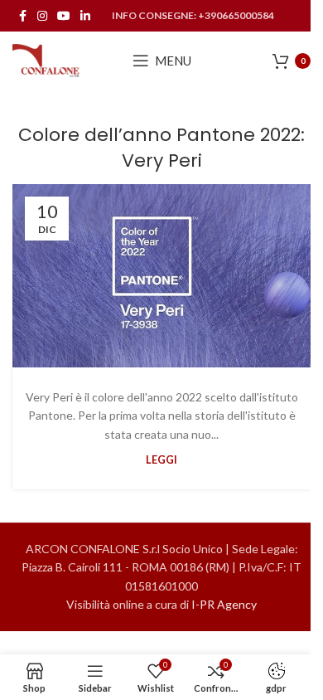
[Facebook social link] (22, 16)
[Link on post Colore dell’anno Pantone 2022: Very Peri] (161, 275)
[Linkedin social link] (85, 16)
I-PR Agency (224, 604)
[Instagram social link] (42, 16)
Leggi (161, 460)
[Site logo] (46, 59)
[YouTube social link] (63, 16)
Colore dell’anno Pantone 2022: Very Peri (161, 147)
